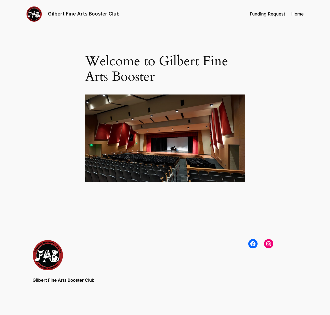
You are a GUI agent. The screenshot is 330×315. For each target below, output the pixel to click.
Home (297, 14)
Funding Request (267, 14)
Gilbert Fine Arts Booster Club (84, 14)
